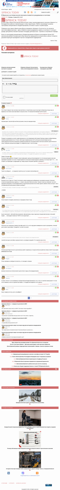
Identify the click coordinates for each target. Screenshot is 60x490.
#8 (13, 245)
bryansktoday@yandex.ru (36, 43)
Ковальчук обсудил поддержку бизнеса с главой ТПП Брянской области (31, 366)
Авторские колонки (8, 387)
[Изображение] (10, 84)
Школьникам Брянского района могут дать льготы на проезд (32, 363)
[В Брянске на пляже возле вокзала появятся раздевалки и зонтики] (30, 20)
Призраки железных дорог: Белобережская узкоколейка (30, 402)
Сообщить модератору (43, 113)
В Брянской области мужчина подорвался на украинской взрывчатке (32, 361)
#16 (13, 127)
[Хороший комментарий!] (55, 105)
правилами (28, 75)
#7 (13, 257)
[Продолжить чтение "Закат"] (30, 378)
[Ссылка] (12, 84)
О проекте (11, 483)
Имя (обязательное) (7, 78)
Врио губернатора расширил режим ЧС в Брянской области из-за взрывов (30, 342)
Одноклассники (37, 473)
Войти (10, 9)
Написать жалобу (21, 483)
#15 (13, 148)
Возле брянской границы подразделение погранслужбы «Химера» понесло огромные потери (30, 346)
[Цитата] (14, 84)
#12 (13, 195)
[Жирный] (3, 84)
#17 (13, 117)
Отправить (54, 95)
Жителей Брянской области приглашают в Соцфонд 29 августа (31, 359)
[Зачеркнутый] (8, 84)
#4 (13, 287)
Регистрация (4, 9)
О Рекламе (4, 483)
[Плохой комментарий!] (58, 105)
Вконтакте (8, 473)
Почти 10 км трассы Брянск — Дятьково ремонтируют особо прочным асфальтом (30, 344)
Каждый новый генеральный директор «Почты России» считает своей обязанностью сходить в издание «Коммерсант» (30, 427)
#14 (13, 166)
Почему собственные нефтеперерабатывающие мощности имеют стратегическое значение (30, 448)
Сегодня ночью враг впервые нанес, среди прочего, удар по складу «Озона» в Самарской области (30, 468)
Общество (4, 17)
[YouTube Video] (16, 84)
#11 (13, 205)
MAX (23, 473)
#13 (13, 176)
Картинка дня (6, 369)
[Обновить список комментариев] (11, 103)
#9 (13, 232)
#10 (13, 221)
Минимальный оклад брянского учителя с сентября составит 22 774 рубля (31, 354)
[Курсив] (5, 84)
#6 (13, 266)
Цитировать (54, 113)
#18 (13, 105)
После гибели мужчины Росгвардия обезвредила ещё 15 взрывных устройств (31, 356)
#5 (13, 276)
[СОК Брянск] (30, 3)
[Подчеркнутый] (7, 84)
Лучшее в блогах (7, 407)
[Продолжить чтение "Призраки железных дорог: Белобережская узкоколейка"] (30, 395)
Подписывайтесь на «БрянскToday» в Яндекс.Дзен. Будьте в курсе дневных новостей (28, 48)
